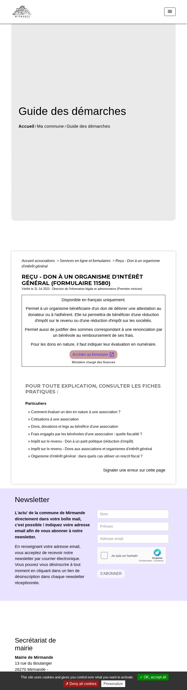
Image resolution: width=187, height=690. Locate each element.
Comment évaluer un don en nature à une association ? (75, 412)
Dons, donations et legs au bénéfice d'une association (74, 426)
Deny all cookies (82, 684)
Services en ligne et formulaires (86, 261)
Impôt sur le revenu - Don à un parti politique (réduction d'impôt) (82, 441)
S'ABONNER (111, 574)
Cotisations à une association (55, 419)
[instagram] (99, 622)
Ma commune (50, 126)
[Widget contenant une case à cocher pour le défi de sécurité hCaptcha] (131, 555)
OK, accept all (154, 677)
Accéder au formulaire (93, 354)
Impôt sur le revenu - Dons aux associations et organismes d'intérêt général (91, 449)
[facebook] (87, 622)
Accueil (26, 126)
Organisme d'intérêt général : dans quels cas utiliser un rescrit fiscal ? (87, 456)
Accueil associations (39, 261)
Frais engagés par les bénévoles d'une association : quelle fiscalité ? (86, 434)
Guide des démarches (88, 126)
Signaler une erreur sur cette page (134, 470)
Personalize (113, 684)
